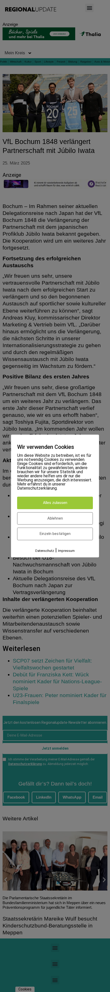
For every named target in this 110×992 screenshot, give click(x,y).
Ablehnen (55, 518)
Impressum (66, 551)
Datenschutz (44, 551)
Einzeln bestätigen (55, 534)
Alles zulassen (55, 503)
